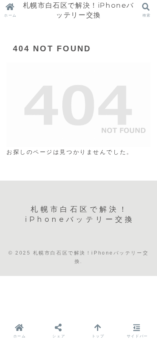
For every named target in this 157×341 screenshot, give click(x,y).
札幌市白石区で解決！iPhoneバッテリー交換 (78, 10)
